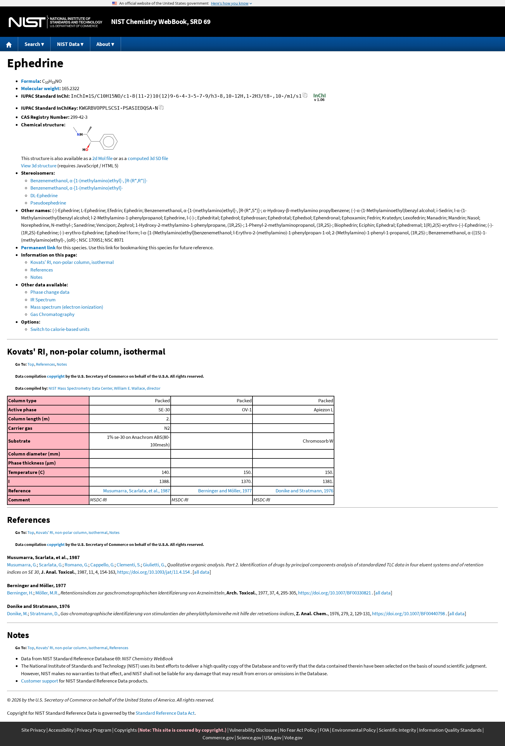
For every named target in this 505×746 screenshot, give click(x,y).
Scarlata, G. (51, 564)
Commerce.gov (218, 737)
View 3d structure (38, 165)
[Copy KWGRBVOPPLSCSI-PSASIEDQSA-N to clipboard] (161, 109)
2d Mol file (102, 158)
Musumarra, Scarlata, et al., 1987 (136, 490)
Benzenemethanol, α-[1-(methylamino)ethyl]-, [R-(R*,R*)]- (88, 180)
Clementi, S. (129, 564)
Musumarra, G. (22, 564)
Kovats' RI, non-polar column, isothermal (72, 262)
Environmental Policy (354, 730)
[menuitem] (9, 44)
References (41, 270)
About (103, 44)
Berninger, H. (20, 592)
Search (32, 44)
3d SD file (159, 158)
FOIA (324, 730)
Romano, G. (76, 564)
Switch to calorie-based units (59, 329)
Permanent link (38, 247)
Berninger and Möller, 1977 (225, 490)
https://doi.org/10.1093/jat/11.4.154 (153, 572)
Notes (36, 277)
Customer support (39, 681)
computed (138, 158)
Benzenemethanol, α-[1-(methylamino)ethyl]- (76, 188)
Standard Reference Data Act (165, 713)
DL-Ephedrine (44, 195)
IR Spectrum (43, 299)
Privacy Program (94, 730)
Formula (30, 81)
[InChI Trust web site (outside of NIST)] (319, 100)
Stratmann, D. (44, 613)
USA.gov (272, 737)
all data (202, 572)
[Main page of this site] (9, 44)
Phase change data (50, 292)
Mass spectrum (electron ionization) (66, 307)
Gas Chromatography (52, 314)
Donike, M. (17, 613)
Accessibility (61, 730)
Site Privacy (33, 730)
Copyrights (125, 730)
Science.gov (249, 737)
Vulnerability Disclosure (253, 730)
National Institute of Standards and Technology (55, 21)
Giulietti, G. (154, 564)
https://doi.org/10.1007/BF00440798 (408, 613)
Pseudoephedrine (48, 203)
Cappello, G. (102, 564)
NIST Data (68, 44)
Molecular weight (40, 88)
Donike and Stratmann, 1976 (304, 490)
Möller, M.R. (46, 592)
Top (30, 364)
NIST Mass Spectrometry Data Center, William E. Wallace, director (104, 388)
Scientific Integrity (397, 730)
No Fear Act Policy (298, 730)
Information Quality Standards (450, 730)
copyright (56, 376)
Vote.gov (293, 737)
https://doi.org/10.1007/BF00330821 (334, 592)
